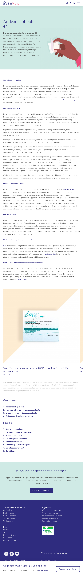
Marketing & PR (9, 540)
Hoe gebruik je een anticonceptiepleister (23, 409)
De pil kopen (11, 450)
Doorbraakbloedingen (15, 429)
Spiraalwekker (9, 518)
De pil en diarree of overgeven (19, 432)
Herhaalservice (9, 516)
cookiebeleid (43, 570)
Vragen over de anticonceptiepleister (22, 413)
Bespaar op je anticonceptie (18, 444)
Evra (4, 245)
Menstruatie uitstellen (15, 441)
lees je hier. (22, 279)
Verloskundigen (10, 521)
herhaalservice (50, 254)
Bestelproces (8, 513)
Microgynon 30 (68, 189)
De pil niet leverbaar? (15, 447)
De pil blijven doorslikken (16, 438)
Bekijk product (12, 372)
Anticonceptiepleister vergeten (19, 416)
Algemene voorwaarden (52, 510)
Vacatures (7, 538)
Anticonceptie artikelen (52, 516)
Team (5, 532)
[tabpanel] (41, 330)
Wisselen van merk (14, 435)
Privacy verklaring (50, 513)
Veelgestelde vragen (50, 518)
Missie (6, 530)
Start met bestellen (41, 490)
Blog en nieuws (9, 535)
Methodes (7, 510)
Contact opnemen (49, 521)
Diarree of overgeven (70, 100)
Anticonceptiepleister (15, 406)
